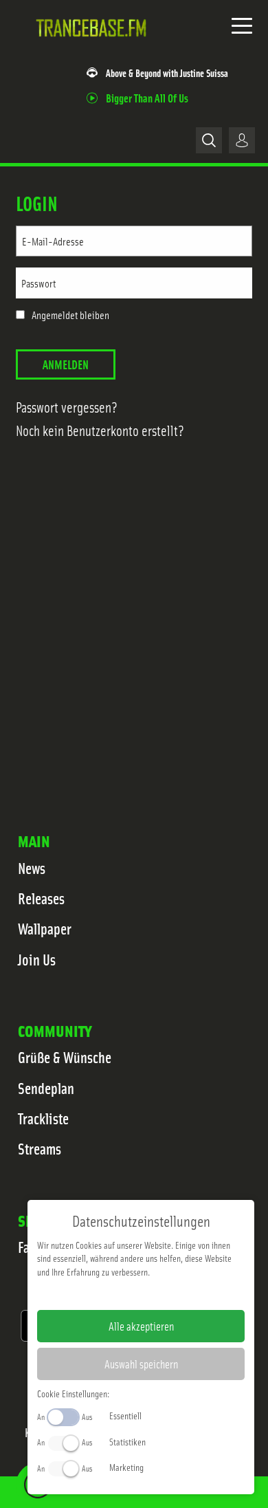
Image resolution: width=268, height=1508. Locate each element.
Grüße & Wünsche (64, 1057)
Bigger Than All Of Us (147, 97)
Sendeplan (46, 1088)
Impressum (98, 1293)
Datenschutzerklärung (164, 1293)
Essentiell (125, 1415)
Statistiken (127, 1441)
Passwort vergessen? (67, 406)
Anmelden (66, 364)
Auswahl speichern (141, 1363)
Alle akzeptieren (141, 1326)
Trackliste (43, 1118)
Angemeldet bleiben (70, 314)
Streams (39, 1148)
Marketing (126, 1467)
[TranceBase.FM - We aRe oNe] (94, 47)
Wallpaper (44, 928)
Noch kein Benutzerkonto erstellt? (100, 430)
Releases (41, 898)
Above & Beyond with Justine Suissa (167, 72)
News (31, 868)
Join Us (37, 959)
